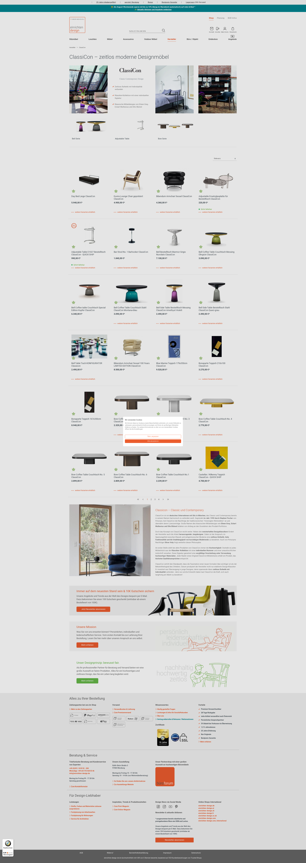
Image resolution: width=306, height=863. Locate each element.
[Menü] (12, 840)
